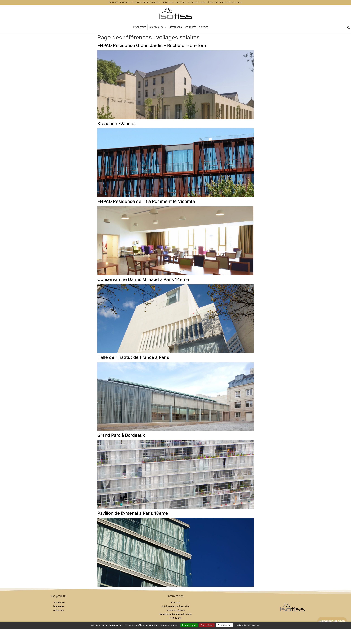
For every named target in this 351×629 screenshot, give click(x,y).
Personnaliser (224, 625)
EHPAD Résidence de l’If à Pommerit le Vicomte (146, 201)
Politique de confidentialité (175, 606)
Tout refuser (207, 625)
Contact (203, 27)
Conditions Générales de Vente (175, 614)
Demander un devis (332, 620)
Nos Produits (156, 27)
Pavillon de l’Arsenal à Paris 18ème (132, 513)
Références (176, 27)
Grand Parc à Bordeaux (121, 435)
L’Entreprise (59, 602)
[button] (348, 27)
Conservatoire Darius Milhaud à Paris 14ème (143, 279)
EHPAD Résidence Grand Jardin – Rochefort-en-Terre (152, 45)
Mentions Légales (175, 610)
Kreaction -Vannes (116, 123)
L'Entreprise (139, 27)
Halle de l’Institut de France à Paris (133, 357)
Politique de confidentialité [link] (247, 625)
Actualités (190, 27)
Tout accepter (189, 625)
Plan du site (175, 617)
